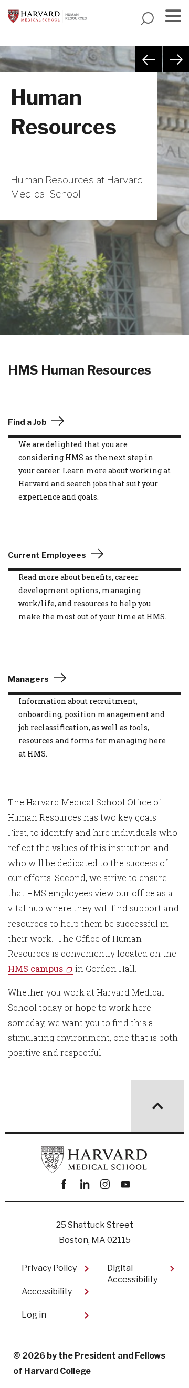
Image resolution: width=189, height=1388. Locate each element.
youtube (125, 1184)
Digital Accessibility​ (132, 1274)
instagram (105, 1184)
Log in (34, 1315)
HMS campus (35, 968)
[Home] (47, 16)
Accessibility (47, 1292)
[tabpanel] (94, 203)
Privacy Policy (49, 1268)
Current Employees (47, 555)
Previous (148, 59)
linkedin (84, 1184)
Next (176, 59)
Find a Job (27, 422)
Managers (28, 679)
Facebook (64, 1184)
